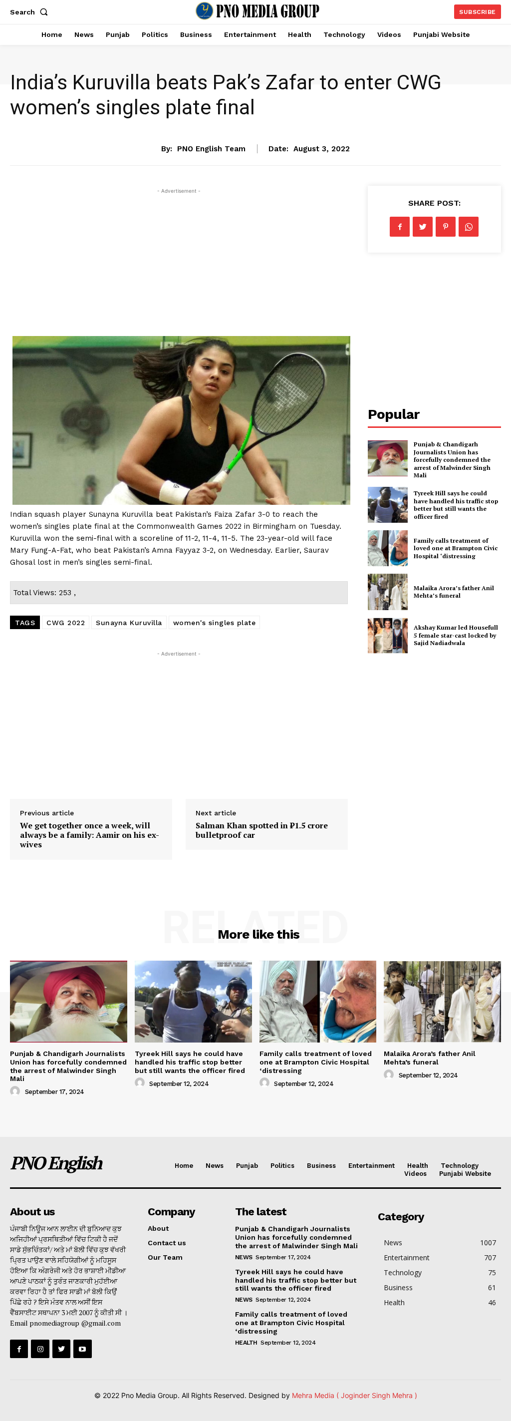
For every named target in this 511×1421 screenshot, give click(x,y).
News (256, 123)
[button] (31, 11)
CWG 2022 (65, 623)
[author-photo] (16, 1091)
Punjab (247, 1165)
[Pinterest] (446, 227)
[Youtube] (82, 1349)
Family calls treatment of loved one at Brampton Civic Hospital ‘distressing (456, 548)
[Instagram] (40, 1349)
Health (417, 1165)
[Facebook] (400, 227)
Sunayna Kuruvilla (129, 623)
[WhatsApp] (469, 227)
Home (184, 1165)
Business (321, 1165)
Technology (460, 1165)
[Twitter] (423, 227)
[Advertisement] (179, 266)
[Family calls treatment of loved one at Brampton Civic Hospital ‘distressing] (388, 548)
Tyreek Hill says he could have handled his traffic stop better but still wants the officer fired (456, 504)
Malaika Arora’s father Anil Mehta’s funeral (454, 592)
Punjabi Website (465, 1173)
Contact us (167, 1243)
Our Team (165, 1257)
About (158, 1228)
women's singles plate (214, 623)
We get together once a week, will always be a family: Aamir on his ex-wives (89, 835)
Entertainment (371, 1165)
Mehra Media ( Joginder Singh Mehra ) (354, 1395)
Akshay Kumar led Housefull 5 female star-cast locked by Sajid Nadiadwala (456, 635)
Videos (415, 1173)
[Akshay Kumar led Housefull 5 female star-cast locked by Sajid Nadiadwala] (388, 636)
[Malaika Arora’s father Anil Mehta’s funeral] (388, 592)
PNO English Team (211, 148)
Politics (282, 1165)
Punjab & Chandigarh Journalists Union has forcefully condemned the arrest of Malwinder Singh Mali (452, 459)
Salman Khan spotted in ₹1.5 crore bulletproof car (262, 830)
